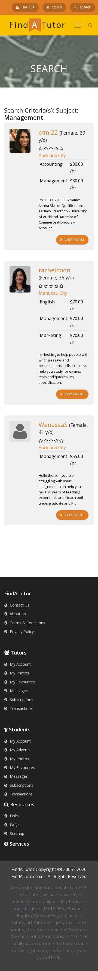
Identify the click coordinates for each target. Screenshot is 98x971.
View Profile (74, 239)
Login (56, 7)
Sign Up (28, 7)
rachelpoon (55, 270)
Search (85, 7)
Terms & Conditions (27, 622)
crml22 (48, 132)
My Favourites (22, 681)
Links (14, 815)
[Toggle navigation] (77, 25)
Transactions (21, 708)
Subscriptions (21, 699)
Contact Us (19, 605)
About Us (17, 613)
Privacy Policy (21, 631)
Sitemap (16, 833)
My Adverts (19, 749)
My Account (20, 664)
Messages (18, 690)
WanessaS (53, 424)
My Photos (19, 673)
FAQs (14, 824)
